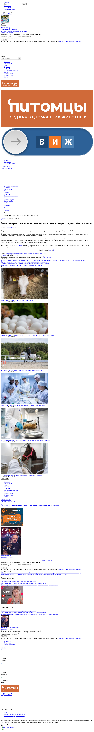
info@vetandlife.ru (6, 14)
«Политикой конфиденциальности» (70, 41)
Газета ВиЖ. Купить (7, 32)
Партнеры (7, 7)
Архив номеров (47, 560)
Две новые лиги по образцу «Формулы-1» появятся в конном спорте (22, 370)
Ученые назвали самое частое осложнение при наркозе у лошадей (21, 475)
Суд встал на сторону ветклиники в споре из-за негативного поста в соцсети (25, 262)
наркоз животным (33, 253)
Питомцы (7, 205)
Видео (6, 77)
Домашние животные (11, 186)
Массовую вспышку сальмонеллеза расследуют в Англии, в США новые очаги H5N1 (27, 335)
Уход (5, 65)
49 (2, 567)
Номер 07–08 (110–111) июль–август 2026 (14, 31)
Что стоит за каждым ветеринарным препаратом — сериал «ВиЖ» (22, 265)
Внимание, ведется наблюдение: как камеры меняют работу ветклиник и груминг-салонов (29, 585)
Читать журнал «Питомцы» (10, 627)
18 (2, 39)
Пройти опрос (47, 257)
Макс (49, 250)
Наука (6, 72)
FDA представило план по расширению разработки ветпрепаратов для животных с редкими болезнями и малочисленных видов (41, 573)
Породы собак (8, 75)
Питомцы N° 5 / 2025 (7, 557)
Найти (24, 4)
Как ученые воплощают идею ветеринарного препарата (18, 581)
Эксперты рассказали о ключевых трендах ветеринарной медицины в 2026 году (26, 440)
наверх (3, 648)
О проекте (7, 6)
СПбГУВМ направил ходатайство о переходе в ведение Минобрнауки (23, 405)
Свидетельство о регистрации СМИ (15, 714)
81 (5, 39)
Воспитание (8, 63)
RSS (5, 712)
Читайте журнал (6, 555)
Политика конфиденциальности (14, 716)
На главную (4, 478)
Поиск (6, 202)
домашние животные (20, 253)
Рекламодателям (9, 9)
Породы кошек (9, 73)
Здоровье (7, 67)
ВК (54, 250)
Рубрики (7, 2)
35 (5, 636)
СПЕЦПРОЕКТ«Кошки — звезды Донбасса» (10, 500)
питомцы (43, 253)
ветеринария (9, 253)
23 (5, 567)
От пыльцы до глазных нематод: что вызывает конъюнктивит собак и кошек (25, 263)
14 (2, 636)
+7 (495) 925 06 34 (6, 166)
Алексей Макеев (10, 228)
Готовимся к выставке (11, 70)
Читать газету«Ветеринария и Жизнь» (9, 28)
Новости (7, 62)
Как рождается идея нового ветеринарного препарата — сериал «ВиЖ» (23, 583)
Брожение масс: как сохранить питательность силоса (17, 300)
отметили (19, 245)
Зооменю (7, 68)
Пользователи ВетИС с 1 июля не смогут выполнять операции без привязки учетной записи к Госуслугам (34, 574)
